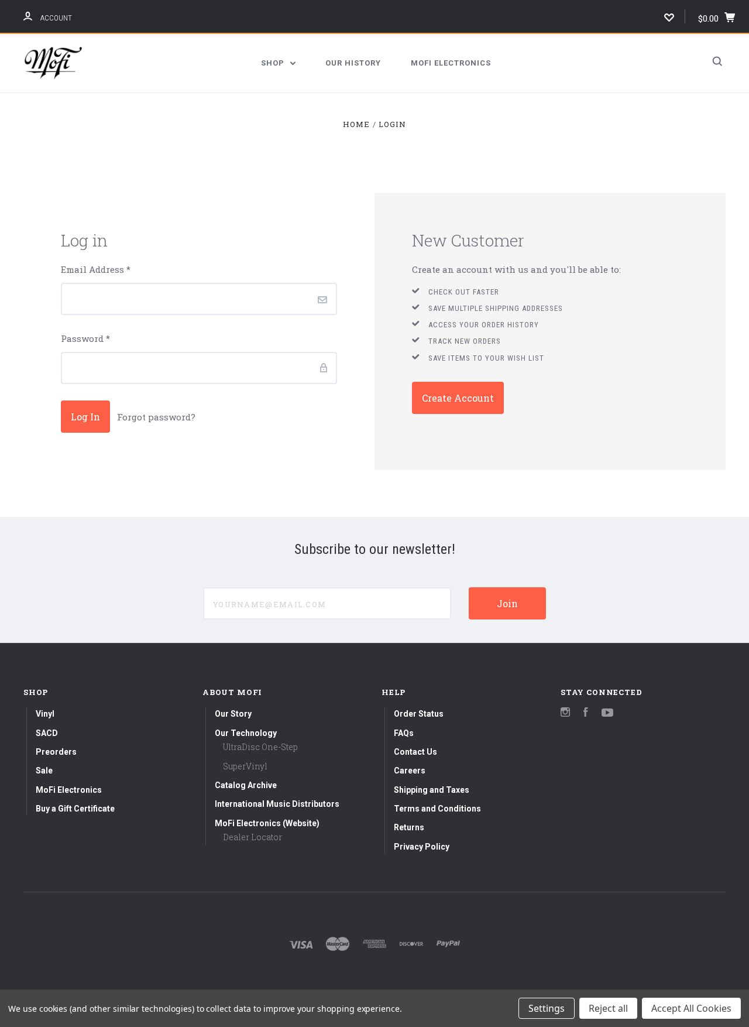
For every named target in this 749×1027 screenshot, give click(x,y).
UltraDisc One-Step (260, 746)
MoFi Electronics (451, 63)
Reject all (608, 1008)
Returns (409, 827)
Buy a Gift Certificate (75, 808)
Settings (546, 1008)
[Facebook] (585, 713)
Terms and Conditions (437, 808)
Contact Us (415, 751)
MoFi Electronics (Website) (267, 823)
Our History (353, 63)
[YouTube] (607, 713)
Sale (44, 770)
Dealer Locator (252, 837)
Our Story (233, 713)
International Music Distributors (277, 804)
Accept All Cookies (691, 1008)
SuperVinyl (245, 766)
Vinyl (45, 713)
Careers (409, 770)
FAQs (404, 733)
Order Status (419, 713)
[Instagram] (565, 713)
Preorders (56, 751)
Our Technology (246, 733)
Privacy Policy (421, 846)
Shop (274, 63)
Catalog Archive (246, 785)
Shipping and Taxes (431, 790)
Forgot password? (156, 417)
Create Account (458, 398)
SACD (47, 733)
